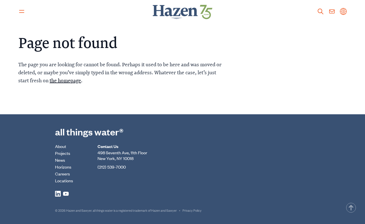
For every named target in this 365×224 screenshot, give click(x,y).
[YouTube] (66, 194)
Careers (62, 174)
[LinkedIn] (58, 194)
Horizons (63, 167)
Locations (64, 180)
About (60, 146)
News (60, 160)
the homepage (65, 80)
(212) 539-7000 (112, 167)
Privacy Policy (192, 210)
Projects (62, 153)
